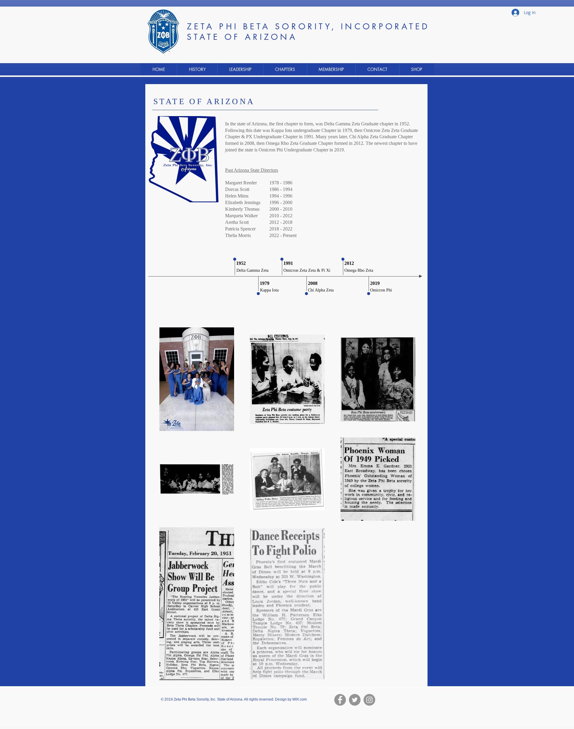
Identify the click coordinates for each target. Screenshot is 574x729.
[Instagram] (369, 700)
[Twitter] (355, 700)
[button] (197, 69)
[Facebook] (340, 700)
